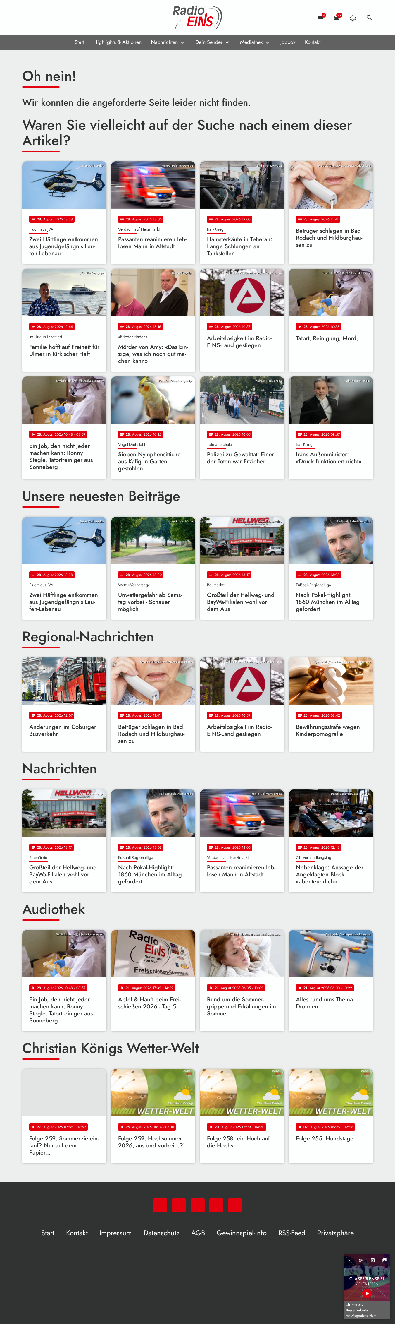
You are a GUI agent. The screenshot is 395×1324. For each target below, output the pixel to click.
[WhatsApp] (28, 17)
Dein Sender (208, 42)
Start (79, 42)
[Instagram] (51, 17)
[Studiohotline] (75, 17)
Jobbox (288, 42)
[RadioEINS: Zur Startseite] (197, 17)
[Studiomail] (63, 17)
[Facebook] (40, 17)
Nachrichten (164, 42)
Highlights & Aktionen (118, 42)
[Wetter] (352, 17)
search (369, 17)
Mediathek (251, 42)
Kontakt (312, 42)
